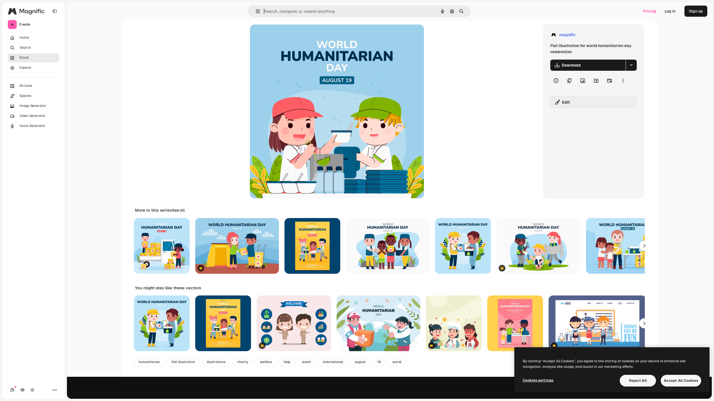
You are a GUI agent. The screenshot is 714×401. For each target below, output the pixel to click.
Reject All (638, 380)
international (333, 362)
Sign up (696, 11)
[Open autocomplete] (255, 11)
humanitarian (149, 362)
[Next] (644, 246)
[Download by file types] (631, 65)
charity (242, 362)
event (306, 362)
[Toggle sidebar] (54, 11)
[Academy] (22, 389)
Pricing (649, 11)
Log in (670, 11)
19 (379, 362)
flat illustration (183, 362)
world (396, 362)
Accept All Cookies (681, 380)
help (287, 362)
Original (285, 35)
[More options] (622, 80)
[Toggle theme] (32, 389)
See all (178, 210)
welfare (266, 362)
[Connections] (12, 389)
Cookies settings (538, 380)
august (360, 362)
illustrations (216, 362)
